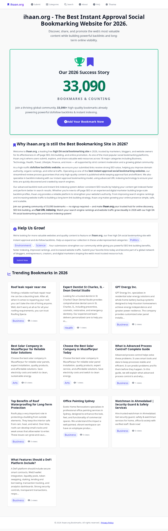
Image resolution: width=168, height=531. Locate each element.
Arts (15, 383)
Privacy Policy (107, 522)
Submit (37, 4)
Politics (134, 240)
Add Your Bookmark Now (85, 121)
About (85, 4)
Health (69, 328)
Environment (23, 245)
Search (70, 4)
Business (18, 321)
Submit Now (22, 260)
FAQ (98, 4)
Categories (54, 4)
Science (41, 245)
